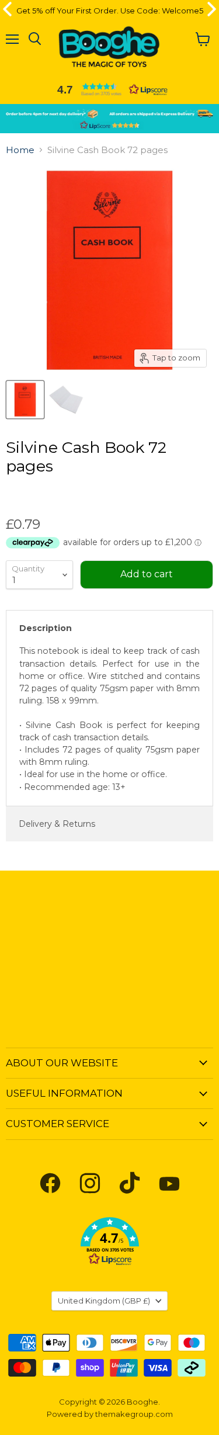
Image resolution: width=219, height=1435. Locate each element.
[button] (109, 89)
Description (45, 628)
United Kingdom (104, 1300)
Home (20, 150)
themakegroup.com (134, 1414)
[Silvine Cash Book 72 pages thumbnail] (25, 399)
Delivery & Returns (57, 824)
